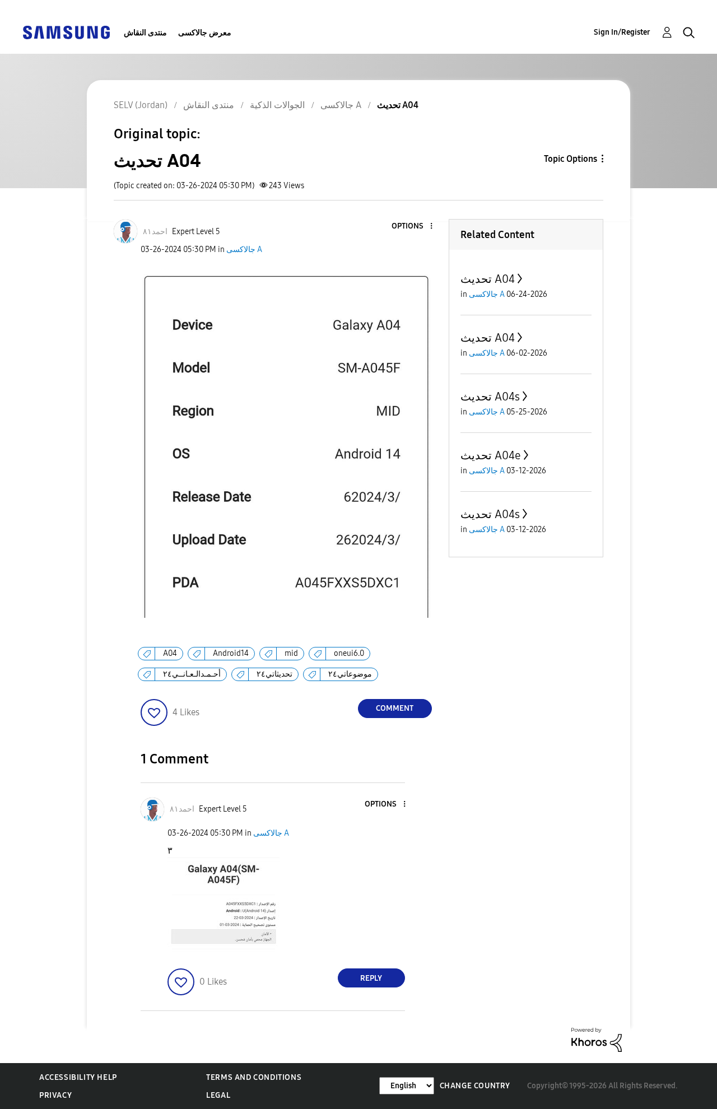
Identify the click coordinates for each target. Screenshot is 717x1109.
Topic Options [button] (570, 158)
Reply (371, 978)
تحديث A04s (490, 396)
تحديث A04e (490, 455)
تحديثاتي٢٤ (274, 674)
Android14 (231, 653)
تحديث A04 (487, 279)
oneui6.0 (349, 653)
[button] (412, 226)
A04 (170, 653)
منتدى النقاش (145, 33)
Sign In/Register (622, 32)
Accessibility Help (78, 1077)
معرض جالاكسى (204, 33)
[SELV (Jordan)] (66, 31)
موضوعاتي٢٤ (350, 674)
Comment (394, 708)
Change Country (475, 1086)
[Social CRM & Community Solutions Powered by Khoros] (596, 1039)
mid (291, 653)
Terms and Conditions (253, 1077)
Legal (218, 1095)
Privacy (55, 1095)
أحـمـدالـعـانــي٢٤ (192, 674)
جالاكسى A (244, 249)
